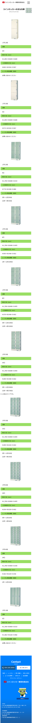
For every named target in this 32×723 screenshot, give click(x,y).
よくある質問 (8, 676)
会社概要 (25, 676)
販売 (4, 673)
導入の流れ (26, 673)
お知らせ (17, 676)
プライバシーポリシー (16, 678)
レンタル (10, 673)
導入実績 (18, 673)
